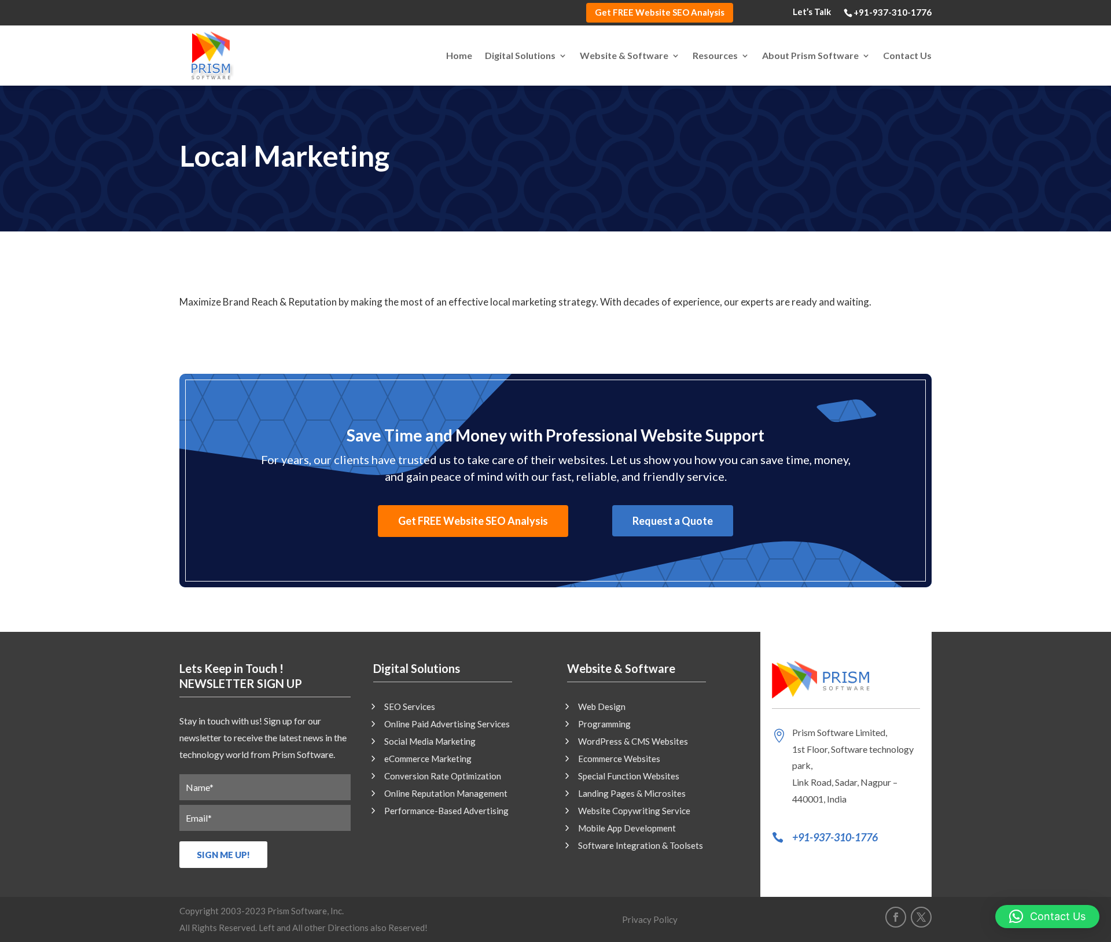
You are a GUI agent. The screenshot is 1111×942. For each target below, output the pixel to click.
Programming (604, 724)
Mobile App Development (627, 828)
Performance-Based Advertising (446, 811)
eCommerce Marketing (428, 759)
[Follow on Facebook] (895, 917)
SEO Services (409, 707)
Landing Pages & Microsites (632, 794)
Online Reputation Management (445, 794)
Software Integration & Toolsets (640, 846)
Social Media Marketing (430, 741)
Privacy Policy (650, 920)
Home (459, 55)
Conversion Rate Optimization (442, 776)
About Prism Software (810, 55)
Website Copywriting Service (634, 811)
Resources (715, 55)
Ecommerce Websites (619, 759)
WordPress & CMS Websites (633, 741)
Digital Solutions (520, 55)
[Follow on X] (921, 917)
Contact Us (907, 55)
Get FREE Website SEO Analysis (659, 12)
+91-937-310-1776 (835, 837)
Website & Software (624, 55)
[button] (1047, 916)
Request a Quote (672, 520)
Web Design (602, 707)
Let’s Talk (812, 12)
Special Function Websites (628, 776)
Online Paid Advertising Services (447, 724)
